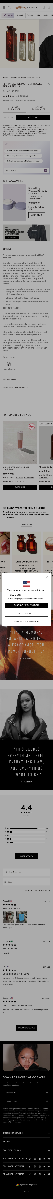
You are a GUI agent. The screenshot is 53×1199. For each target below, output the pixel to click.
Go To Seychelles (26, 613)
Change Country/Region (26, 621)
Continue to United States (26, 605)
